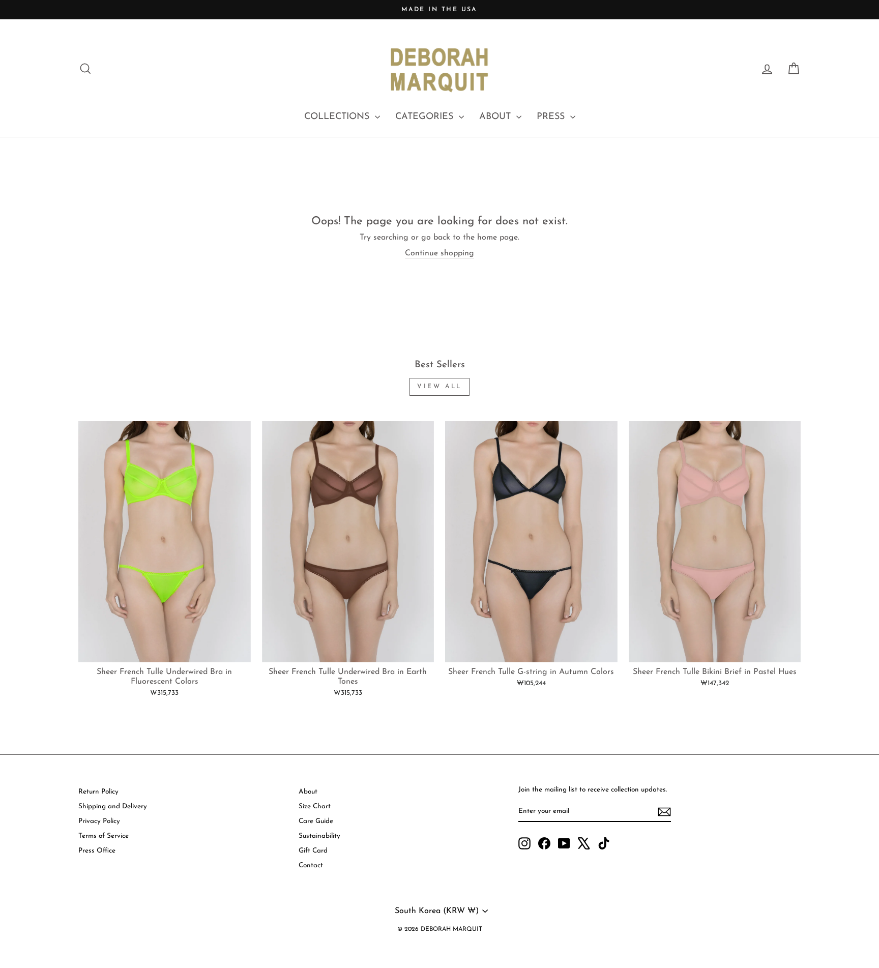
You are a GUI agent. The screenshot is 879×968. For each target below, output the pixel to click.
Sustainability (319, 836)
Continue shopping (439, 253)
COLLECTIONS (338, 117)
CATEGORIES (425, 117)
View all (439, 387)
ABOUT (496, 117)
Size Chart (315, 806)
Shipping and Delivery (112, 806)
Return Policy (98, 791)
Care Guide (316, 821)
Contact (311, 865)
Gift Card (313, 850)
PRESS (552, 117)
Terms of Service (103, 836)
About (308, 791)
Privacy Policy (99, 821)
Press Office (96, 850)
